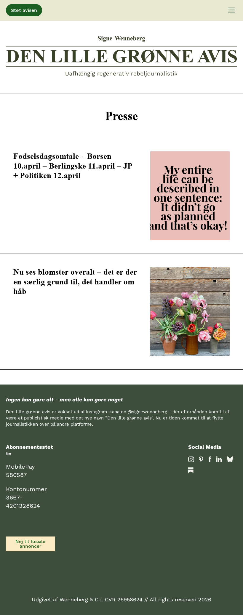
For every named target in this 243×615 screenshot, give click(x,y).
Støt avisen (24, 10)
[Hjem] (121, 57)
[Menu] (231, 10)
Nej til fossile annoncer (30, 544)
